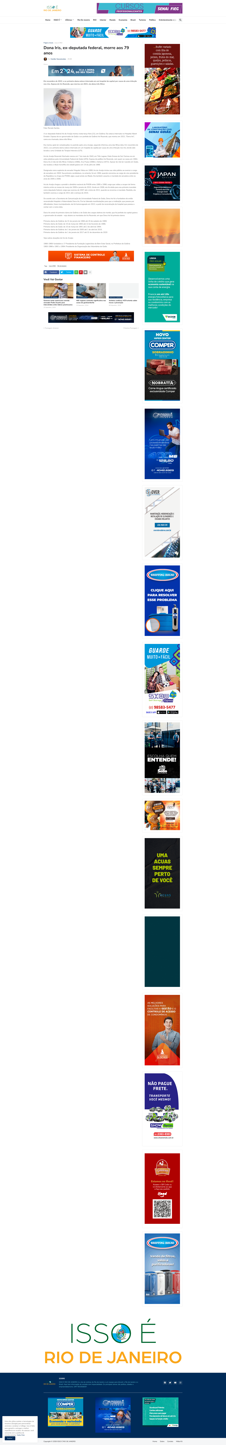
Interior (103, 20)
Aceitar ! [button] (10, 1438)
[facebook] (165, 1383)
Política (152, 20)
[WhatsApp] (76, 272)
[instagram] (180, 1383)
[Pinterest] (81, 272)
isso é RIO (58, 43)
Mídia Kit (179, 1441)
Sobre (162, 1441)
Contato (170, 1441)
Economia (123, 20)
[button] (175, 20)
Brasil (133, 20)
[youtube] (175, 1383)
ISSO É (57, 20)
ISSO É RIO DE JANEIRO (66, 1441)
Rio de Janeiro (83, 20)
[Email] (85, 272)
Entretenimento (165, 20)
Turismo (142, 20)
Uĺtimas (68, 20)
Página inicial (48, 43)
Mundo (112, 20)
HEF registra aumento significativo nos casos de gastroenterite (91, 302)
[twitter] (170, 1383)
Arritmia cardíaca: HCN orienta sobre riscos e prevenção (123, 302)
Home (47, 20)
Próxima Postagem (130, 328)
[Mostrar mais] (90, 272)
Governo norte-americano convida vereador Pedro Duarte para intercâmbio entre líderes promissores (58, 303)
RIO (95, 20)
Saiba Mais (20, 1435)
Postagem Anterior (52, 328)
